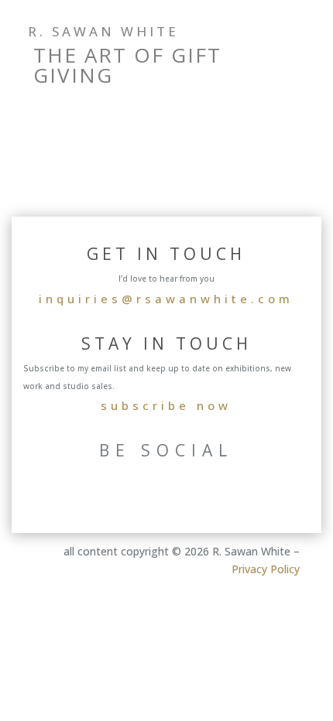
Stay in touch (166, 343)
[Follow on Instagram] (230, 77)
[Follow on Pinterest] (292, 77)
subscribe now (166, 405)
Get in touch (166, 254)
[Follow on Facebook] (261, 77)
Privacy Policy (266, 569)
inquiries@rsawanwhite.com (166, 298)
